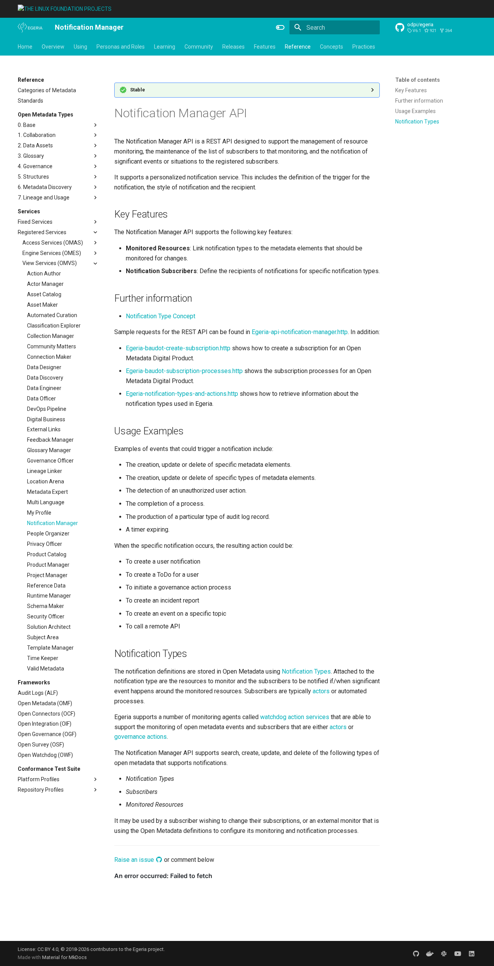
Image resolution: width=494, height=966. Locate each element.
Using (80, 47)
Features (265, 47)
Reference (298, 47)
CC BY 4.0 (47, 949)
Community (198, 47)
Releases (233, 47)
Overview (53, 47)
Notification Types (306, 671)
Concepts (331, 47)
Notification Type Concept (160, 316)
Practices (363, 47)
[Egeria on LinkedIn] (471, 953)
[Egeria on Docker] (430, 953)
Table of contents (417, 80)
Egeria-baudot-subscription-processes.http (184, 371)
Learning (164, 47)
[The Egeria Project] (30, 27)
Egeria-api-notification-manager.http (300, 332)
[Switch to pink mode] (280, 27)
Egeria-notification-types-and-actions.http (182, 393)
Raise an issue (135, 859)
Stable (137, 90)
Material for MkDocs (64, 957)
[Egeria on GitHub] (416, 953)
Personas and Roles (120, 47)
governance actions (140, 736)
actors (321, 691)
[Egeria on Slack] (444, 953)
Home (25, 47)
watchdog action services (294, 717)
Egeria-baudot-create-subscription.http (178, 348)
